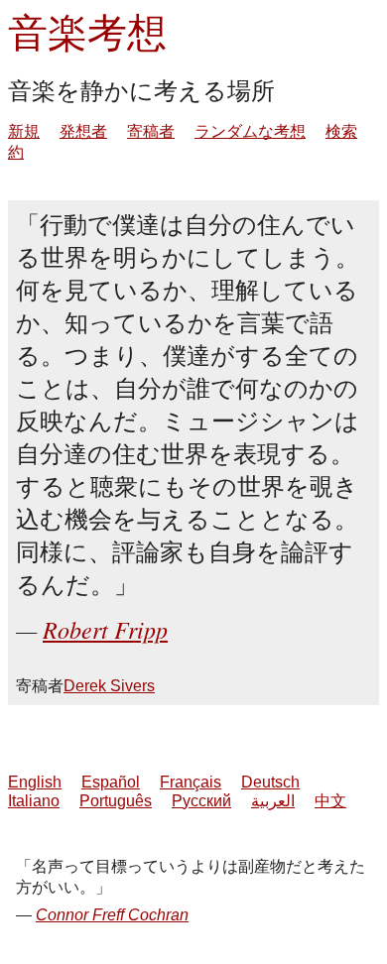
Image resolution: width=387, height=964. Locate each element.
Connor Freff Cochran (112, 914)
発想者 (83, 131)
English (35, 782)
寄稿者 (151, 131)
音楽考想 (87, 31)
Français (190, 782)
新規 (24, 131)
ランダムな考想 (250, 131)
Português (115, 800)
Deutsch (270, 782)
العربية (273, 800)
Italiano (34, 800)
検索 (341, 131)
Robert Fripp (105, 629)
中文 (330, 800)
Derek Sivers (109, 685)
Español (110, 782)
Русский (201, 800)
